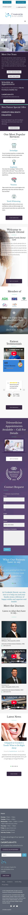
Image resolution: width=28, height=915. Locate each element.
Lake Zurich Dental (10, 901)
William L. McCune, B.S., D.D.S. (11, 641)
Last (5, 509)
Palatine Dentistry (13, 899)
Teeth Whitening (13, 201)
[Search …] (11, 855)
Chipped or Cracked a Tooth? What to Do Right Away (14, 745)
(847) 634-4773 (22, 7)
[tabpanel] (14, 573)
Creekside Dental (13, 751)
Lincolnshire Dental (16, 894)
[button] (25, 21)
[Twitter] (14, 906)
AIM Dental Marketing (17, 892)
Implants (13, 167)
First (5, 503)
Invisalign (14, 150)
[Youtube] (17, 906)
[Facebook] (11, 906)
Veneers (13, 185)
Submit (7, 549)
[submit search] (24, 855)
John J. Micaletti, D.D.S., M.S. (10, 687)
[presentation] (12, 583)
